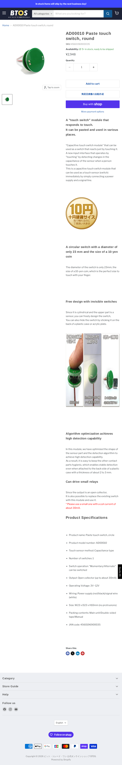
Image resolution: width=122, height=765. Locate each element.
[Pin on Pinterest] (83, 653)
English (59, 722)
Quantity (70, 60)
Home (5, 25)
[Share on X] (73, 653)
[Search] (108, 13)
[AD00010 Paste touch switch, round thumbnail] (7, 99)
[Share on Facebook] (68, 653)
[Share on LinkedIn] (78, 653)
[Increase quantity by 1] (94, 67)
